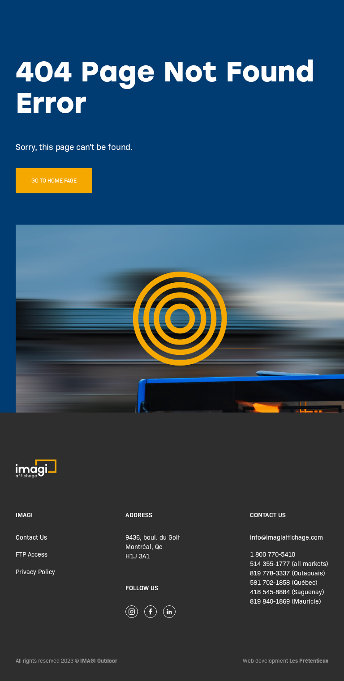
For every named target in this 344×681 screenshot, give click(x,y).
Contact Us (31, 537)
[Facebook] (150, 611)
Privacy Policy (35, 571)
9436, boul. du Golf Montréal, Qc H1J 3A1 (152, 546)
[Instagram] (131, 611)
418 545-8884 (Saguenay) (287, 591)
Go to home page (54, 180)
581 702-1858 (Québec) (284, 582)
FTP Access (31, 554)
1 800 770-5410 (272, 554)
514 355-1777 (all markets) (289, 563)
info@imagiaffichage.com (286, 537)
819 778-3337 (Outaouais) (287, 573)
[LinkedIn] (169, 611)
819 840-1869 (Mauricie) (285, 601)
